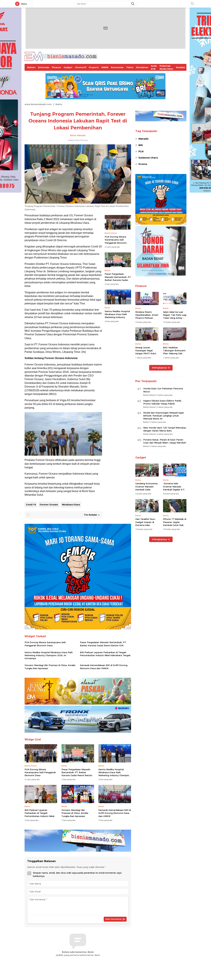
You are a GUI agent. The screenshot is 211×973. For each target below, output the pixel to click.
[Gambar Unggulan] (78, 202)
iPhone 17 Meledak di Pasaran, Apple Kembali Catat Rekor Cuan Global (174, 523)
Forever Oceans (49, 504)
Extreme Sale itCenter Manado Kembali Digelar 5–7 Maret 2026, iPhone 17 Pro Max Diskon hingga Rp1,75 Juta (173, 491)
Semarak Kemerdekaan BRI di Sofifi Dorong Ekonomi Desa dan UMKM (103, 666)
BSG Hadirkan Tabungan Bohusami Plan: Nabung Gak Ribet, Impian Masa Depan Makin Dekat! (174, 353)
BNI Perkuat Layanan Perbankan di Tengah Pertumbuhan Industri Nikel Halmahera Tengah (105, 654)
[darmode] (192, 3)
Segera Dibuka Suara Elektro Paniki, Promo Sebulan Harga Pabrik (162, 402)
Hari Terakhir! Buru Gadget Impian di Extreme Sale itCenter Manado (145, 523)
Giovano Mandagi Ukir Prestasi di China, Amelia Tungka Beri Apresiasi (50, 666)
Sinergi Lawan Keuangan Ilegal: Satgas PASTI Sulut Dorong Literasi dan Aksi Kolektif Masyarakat (146, 355)
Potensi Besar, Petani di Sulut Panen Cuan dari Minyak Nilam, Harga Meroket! (164, 441)
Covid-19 (31, 504)
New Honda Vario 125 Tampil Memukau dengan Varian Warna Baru (164, 429)
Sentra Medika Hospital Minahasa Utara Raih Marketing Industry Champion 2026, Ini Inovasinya (117, 317)
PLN (140, 151)
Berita (58, 104)
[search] (133, 4)
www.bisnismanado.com (38, 104)
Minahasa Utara (71, 504)
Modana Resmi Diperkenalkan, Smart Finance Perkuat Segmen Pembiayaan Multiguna (146, 318)
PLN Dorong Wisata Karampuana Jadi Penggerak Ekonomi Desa (115, 241)
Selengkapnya (159, 367)
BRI (140, 145)
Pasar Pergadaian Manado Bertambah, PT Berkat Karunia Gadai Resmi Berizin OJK (118, 278)
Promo (142, 164)
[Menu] (18, 4)
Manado (143, 138)
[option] (63, 434)
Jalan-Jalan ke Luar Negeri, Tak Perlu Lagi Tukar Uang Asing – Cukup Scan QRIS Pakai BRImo (174, 318)
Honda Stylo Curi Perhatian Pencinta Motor (163, 390)
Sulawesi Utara (148, 157)
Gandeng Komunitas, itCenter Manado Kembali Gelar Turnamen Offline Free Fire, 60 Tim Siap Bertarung (147, 491)
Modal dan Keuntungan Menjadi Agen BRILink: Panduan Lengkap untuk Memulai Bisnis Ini (163, 415)
